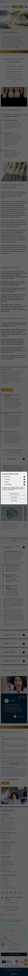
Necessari (7, 476)
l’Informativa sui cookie (17, 488)
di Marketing (8, 484)
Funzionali (7, 479)
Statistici (7, 481)
